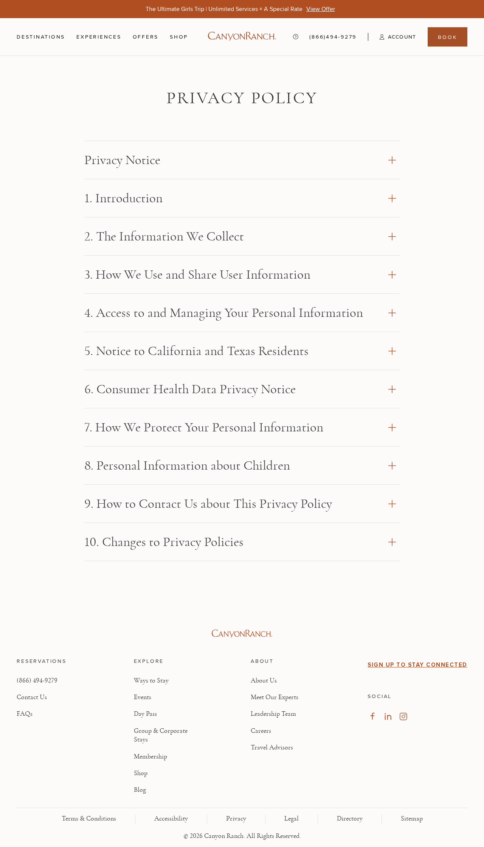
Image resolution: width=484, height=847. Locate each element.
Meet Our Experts (274, 697)
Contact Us (32, 697)
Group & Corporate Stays (161, 735)
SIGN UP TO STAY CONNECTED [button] (417, 664)
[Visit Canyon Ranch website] (242, 634)
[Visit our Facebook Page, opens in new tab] (372, 716)
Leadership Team (273, 713)
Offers (146, 36)
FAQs (25, 713)
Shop (179, 37)
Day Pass (145, 713)
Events (142, 697)
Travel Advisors (272, 747)
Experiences (98, 37)
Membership (150, 756)
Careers (261, 731)
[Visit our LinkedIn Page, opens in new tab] (387, 716)
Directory (350, 818)
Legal (291, 818)
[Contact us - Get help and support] (295, 36)
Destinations (41, 37)
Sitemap (412, 818)
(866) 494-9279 (37, 680)
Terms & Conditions (89, 818)
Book (447, 37)
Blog (140, 789)
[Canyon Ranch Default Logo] (242, 37)
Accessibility (171, 818)
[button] (392, 37)
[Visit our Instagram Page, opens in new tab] (403, 716)
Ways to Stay (151, 680)
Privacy (236, 818)
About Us (264, 680)
